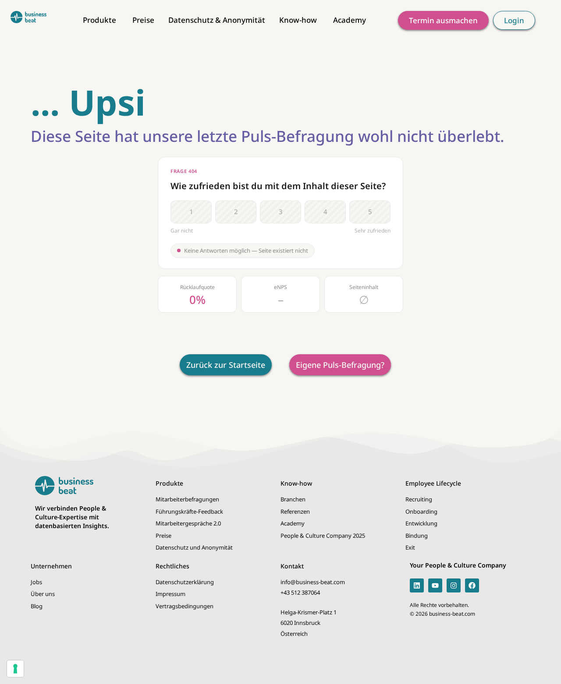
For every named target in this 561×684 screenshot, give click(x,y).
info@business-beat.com (312, 582)
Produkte (169, 483)
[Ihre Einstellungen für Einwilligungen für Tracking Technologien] (15, 668)
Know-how (296, 483)
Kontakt (292, 566)
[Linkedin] (417, 585)
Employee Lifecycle (433, 483)
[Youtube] (435, 585)
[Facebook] (472, 585)
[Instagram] (454, 585)
